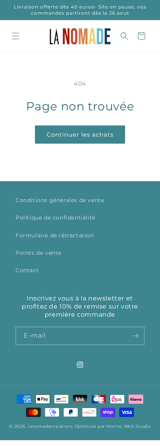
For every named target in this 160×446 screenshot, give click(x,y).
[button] (15, 36)
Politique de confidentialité (56, 217)
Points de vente (38, 252)
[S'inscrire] (135, 336)
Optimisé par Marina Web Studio (113, 426)
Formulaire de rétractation (55, 235)
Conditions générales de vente (60, 200)
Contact (27, 270)
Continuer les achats (80, 134)
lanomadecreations (50, 426)
